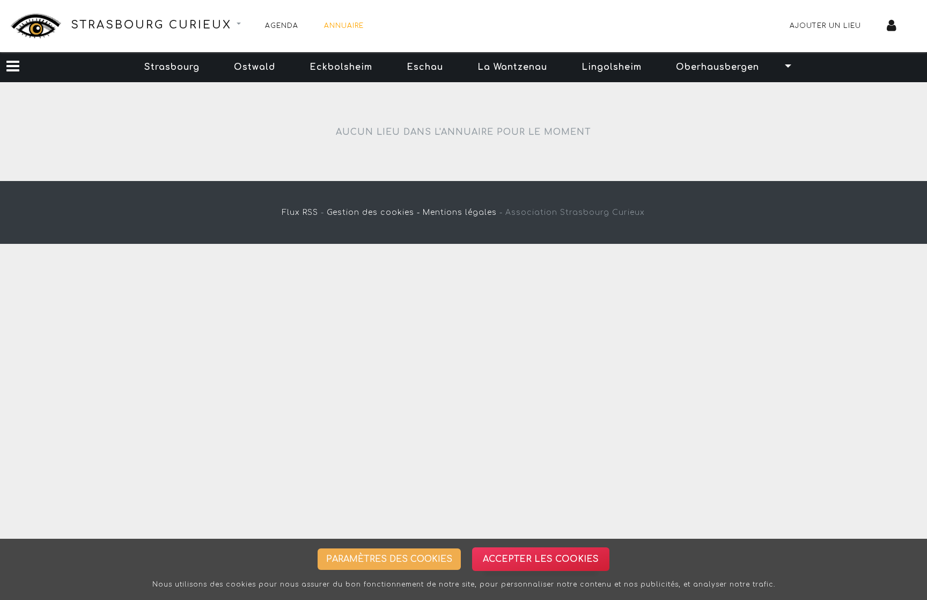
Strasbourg (172, 67)
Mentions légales (460, 212)
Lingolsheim (612, 67)
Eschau (425, 67)
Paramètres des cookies (389, 559)
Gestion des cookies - (373, 212)
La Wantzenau (512, 67)
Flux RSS (300, 212)
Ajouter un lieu (825, 26)
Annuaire (344, 26)
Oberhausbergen (717, 67)
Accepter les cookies (541, 559)
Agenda (281, 26)
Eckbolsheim (341, 67)
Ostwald (254, 67)
